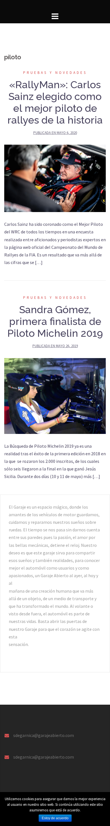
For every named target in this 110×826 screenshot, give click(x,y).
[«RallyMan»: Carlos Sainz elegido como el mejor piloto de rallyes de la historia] (55, 178)
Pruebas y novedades (55, 72)
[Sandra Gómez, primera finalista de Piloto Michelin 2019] (55, 395)
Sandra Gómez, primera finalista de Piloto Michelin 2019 (55, 321)
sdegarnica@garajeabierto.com (43, 735)
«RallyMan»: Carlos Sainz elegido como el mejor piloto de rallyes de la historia (55, 102)
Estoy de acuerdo (55, 818)
